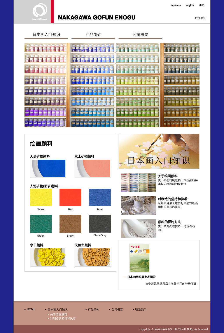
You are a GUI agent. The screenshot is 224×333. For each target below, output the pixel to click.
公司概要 (140, 34)
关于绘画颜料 (58, 314)
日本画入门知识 (46, 34)
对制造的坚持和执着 (63, 318)
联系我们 (200, 18)
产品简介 (93, 34)
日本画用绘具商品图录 (141, 277)
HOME (31, 309)
